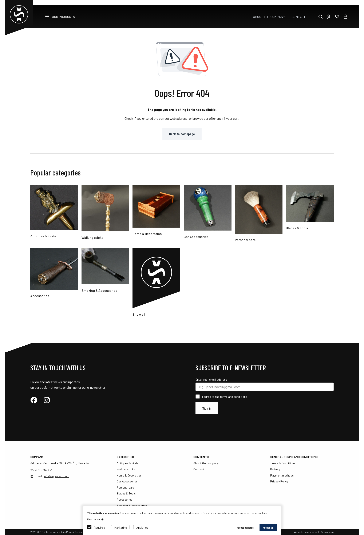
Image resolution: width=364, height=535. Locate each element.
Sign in (206, 408)
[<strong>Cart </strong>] (345, 16)
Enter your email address (211, 379)
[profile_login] (328, 16)
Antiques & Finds (127, 463)
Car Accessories (127, 481)
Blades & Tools (126, 493)
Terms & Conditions (282, 463)
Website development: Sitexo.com (314, 531)
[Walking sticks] (105, 230)
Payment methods (282, 475)
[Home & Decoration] (156, 226)
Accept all (268, 527)
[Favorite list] (337, 16)
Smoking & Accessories (132, 505)
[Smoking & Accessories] (105, 283)
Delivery (275, 469)
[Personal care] (259, 232)
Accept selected (245, 527)
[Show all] (156, 307)
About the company (269, 17)
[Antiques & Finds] (54, 229)
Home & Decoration (129, 475)
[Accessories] (54, 288)
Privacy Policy (279, 481)
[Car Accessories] (208, 229)
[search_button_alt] (320, 17)
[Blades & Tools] (310, 221)
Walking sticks (126, 469)
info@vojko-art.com (56, 476)
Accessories (124, 499)
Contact (298, 17)
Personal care (125, 487)
